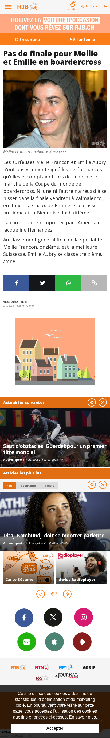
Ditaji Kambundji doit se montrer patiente (54, 535)
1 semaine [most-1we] (28, 485)
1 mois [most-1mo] (49, 485)
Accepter (54, 728)
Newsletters (26, 641)
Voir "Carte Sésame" (28, 567)
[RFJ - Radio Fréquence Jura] (66, 667)
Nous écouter (97, 6)
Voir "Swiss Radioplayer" (81, 567)
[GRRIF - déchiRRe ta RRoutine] (89, 667)
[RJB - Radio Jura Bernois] (18, 667)
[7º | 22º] (72, 0)
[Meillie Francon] (55, 109)
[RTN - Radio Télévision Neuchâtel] (42, 667)
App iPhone (54, 641)
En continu (29, 39)
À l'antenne (83, 39)
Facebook (24, 617)
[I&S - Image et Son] (42, 677)
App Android (82, 641)
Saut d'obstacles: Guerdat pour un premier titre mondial (55, 449)
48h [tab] (9, 485)
